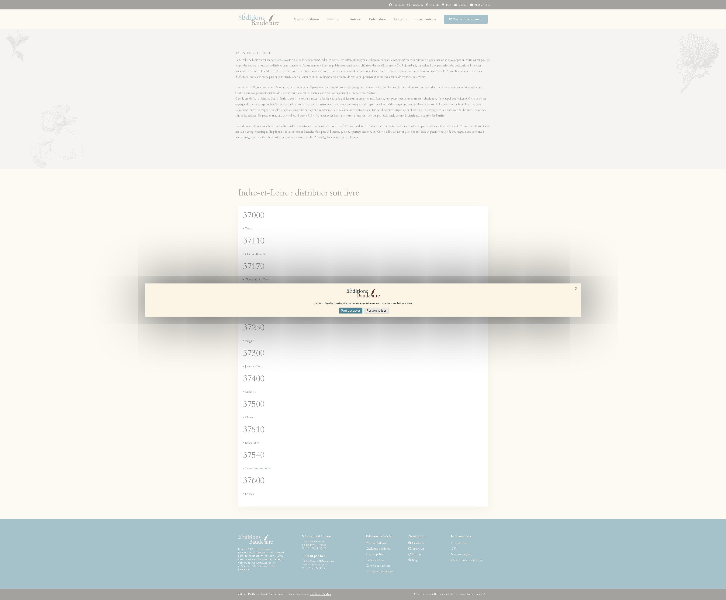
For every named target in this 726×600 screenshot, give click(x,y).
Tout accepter (350, 310)
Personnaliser (376, 310)
